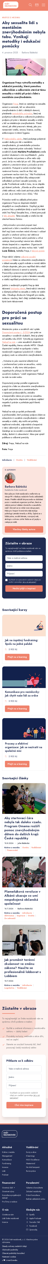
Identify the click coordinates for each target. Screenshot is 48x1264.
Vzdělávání (32, 460)
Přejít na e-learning (17, 657)
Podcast (5, 1174)
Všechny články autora (24, 529)
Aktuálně (7, 1147)
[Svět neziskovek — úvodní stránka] (10, 5)
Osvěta (19, 460)
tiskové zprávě (38, 250)
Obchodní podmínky (10, 1249)
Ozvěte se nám (8, 1214)
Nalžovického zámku (13, 138)
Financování (12, 850)
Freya (15, 103)
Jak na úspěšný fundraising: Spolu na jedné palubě (21, 642)
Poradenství (32, 1183)
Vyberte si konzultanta (34, 1187)
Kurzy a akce (31, 1152)
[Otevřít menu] (43, 5)
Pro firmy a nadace (9, 1201)
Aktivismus (9, 915)
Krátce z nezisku (12, 847)
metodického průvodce (22, 113)
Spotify (32, 1214)
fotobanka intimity (17, 288)
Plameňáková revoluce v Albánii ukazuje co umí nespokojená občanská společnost (22, 897)
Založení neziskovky (33, 1191)
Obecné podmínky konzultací (13, 1253)
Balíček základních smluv (35, 1199)
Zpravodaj (33, 1229)
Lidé (3, 1171)
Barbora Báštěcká (29, 52)
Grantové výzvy (8, 1191)
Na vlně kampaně (32, 1167)
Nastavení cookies (9, 1256)
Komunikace (7, 1159)
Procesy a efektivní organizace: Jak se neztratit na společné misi (23, 747)
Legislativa (9, 988)
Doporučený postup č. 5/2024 (16, 332)
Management (7, 1156)
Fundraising (6, 1163)
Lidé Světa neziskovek (10, 1218)
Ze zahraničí (9, 918)
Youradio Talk (34, 1222)
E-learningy (30, 1156)
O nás (5, 1210)
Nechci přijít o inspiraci (24, 588)
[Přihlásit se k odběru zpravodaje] (36, 5)
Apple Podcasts (35, 1218)
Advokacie (7, 460)
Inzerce (5, 1222)
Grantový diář (8, 1187)
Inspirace (21, 915)
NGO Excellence (32, 1159)
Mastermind (30, 1163)
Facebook (33, 1226)
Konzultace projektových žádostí (11, 1196)
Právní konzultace (33, 1195)
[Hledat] (30, 5)
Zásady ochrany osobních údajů (14, 1246)
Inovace (5, 1167)
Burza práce (31, 1171)
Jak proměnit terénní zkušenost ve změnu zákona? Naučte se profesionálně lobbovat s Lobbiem (22, 967)
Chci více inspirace (24, 1105)
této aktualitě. (9, 215)
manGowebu (12, 1260)
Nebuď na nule (8, 342)
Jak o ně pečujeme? (29, 582)
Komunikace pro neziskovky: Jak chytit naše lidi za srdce (22, 694)
